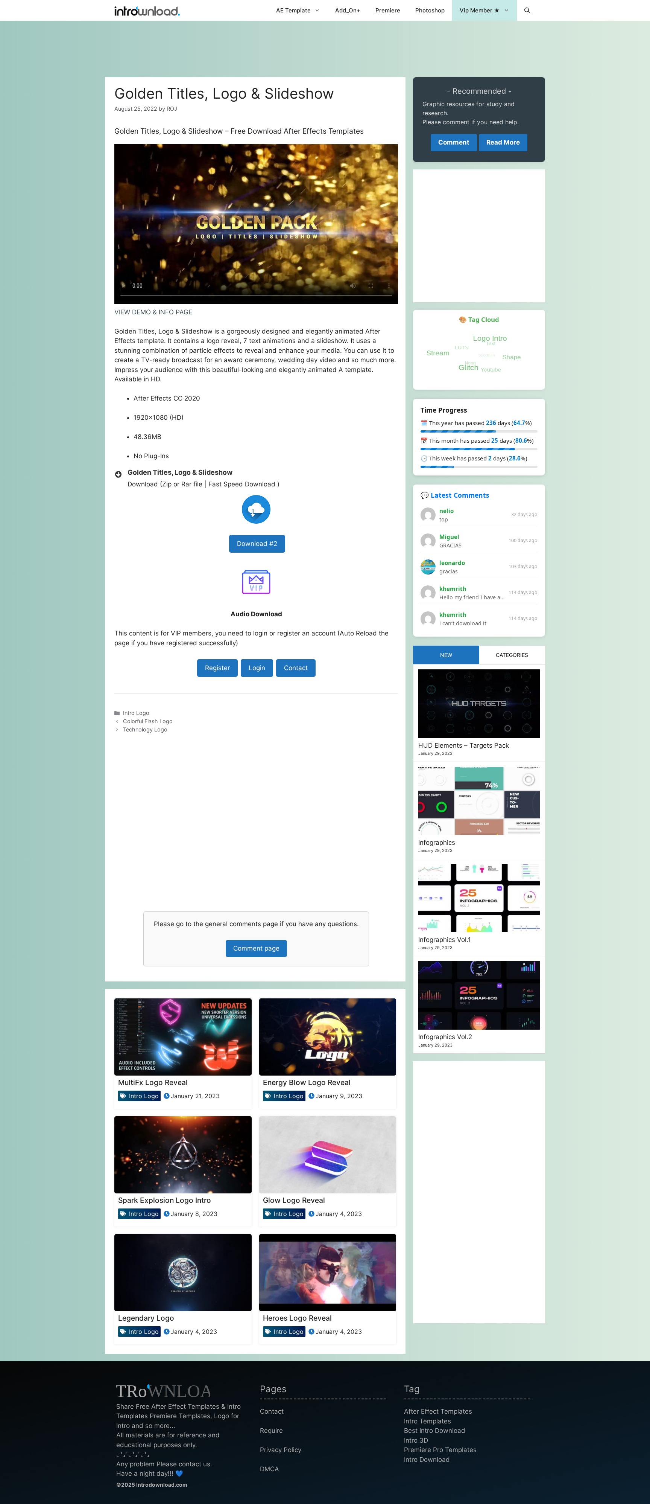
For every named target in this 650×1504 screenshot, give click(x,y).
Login (257, 668)
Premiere (387, 10)
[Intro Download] (147, 10)
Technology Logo (145, 729)
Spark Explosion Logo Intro (164, 1200)
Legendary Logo (146, 1318)
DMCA (269, 1469)
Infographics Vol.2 (445, 1037)
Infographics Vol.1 (444, 939)
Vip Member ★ (480, 10)
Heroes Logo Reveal (297, 1318)
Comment (453, 142)
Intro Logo (136, 713)
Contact (296, 668)
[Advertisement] (325, 45)
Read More (503, 142)
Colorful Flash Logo (148, 721)
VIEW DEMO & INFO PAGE (153, 312)
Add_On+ (347, 10)
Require (271, 1430)
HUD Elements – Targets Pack (463, 745)
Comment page (256, 948)
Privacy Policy (280, 1450)
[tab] (446, 655)
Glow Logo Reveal (294, 1200)
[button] (527, 10)
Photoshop (430, 10)
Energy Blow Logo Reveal (307, 1082)
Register (217, 668)
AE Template (293, 10)
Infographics (436, 842)
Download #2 (257, 543)
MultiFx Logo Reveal (153, 1082)
